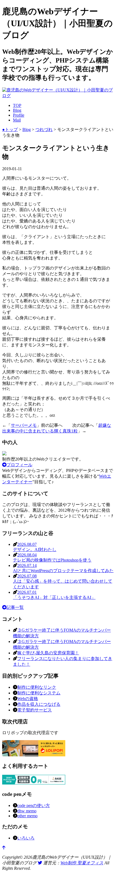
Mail (17, 120)
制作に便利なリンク (36, 687)
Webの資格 (27, 698)
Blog (17, 110)
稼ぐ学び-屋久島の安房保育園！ (48, 653)
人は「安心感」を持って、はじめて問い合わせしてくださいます (62, 581)
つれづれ (44, 129)
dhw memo (26, 811)
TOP (17, 105)
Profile (18, 115)
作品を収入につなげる (38, 704)
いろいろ (26, 838)
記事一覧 (15, 607)
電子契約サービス (34, 710)
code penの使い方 (33, 805)
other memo (27, 815)
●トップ (10, 129)
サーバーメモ (24, 425)
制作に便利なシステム (38, 693)
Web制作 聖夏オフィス (81, 863)
